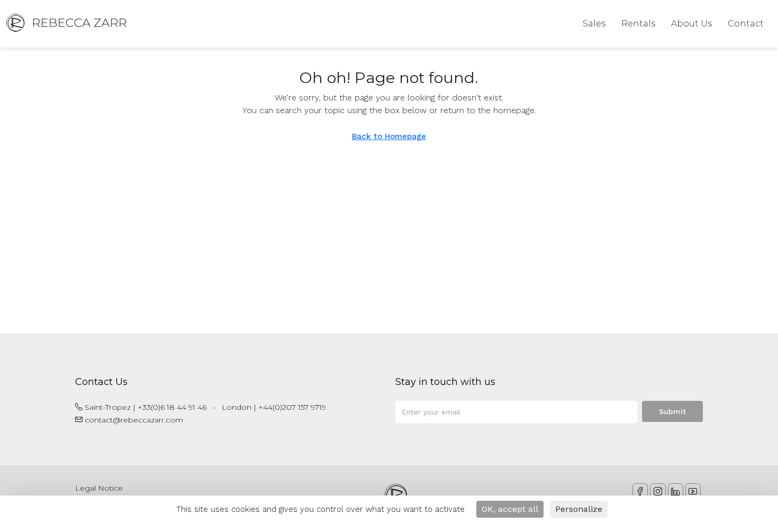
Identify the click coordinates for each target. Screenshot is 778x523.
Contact (746, 24)
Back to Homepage (389, 136)
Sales (594, 24)
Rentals (638, 24)
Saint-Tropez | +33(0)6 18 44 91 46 (145, 407)
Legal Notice (99, 488)
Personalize (578, 509)
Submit (672, 411)
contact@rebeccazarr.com (134, 420)
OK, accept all (510, 509)
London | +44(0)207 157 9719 (274, 407)
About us (691, 24)
